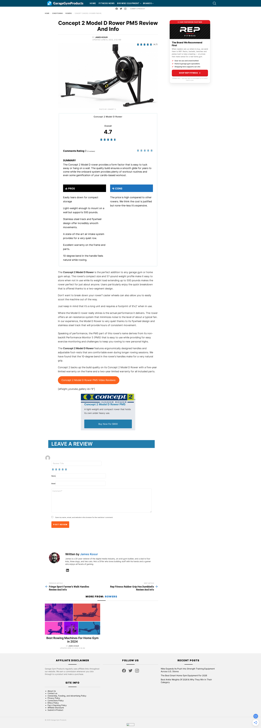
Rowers (111, 596)
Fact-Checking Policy (57, 705)
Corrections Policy (56, 700)
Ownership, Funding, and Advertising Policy (67, 696)
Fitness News (107, 3)
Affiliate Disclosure (56, 707)
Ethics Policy (53, 703)
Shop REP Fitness (190, 73)
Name (53, 476)
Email (53, 484)
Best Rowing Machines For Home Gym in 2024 (72, 639)
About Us (52, 691)
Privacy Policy (54, 698)
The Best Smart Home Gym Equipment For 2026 (184, 675)
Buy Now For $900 (108, 424)
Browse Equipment (128, 3)
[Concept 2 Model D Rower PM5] (108, 398)
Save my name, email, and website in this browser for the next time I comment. (84, 517)
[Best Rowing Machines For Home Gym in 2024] (72, 619)
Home (93, 3)
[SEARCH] (214, 3)
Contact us (52, 693)
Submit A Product (137, 9)
